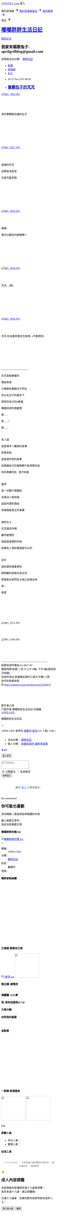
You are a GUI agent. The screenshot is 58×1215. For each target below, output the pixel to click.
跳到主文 (6, 38)
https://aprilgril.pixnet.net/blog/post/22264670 (28, 684)
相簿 (10, 65)
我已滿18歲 (8, 1208)
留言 (34, 730)
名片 (10, 73)
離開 (18, 1208)
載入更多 (7, 756)
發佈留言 (7, 775)
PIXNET (15, 1162)
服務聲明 (35, 1166)
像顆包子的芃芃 (21, 87)
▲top (4, 749)
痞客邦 (28, 730)
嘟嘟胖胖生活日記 (22, 30)
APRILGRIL (8, 712)
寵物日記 (28, 59)
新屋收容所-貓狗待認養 (34, 743)
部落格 (11, 69)
